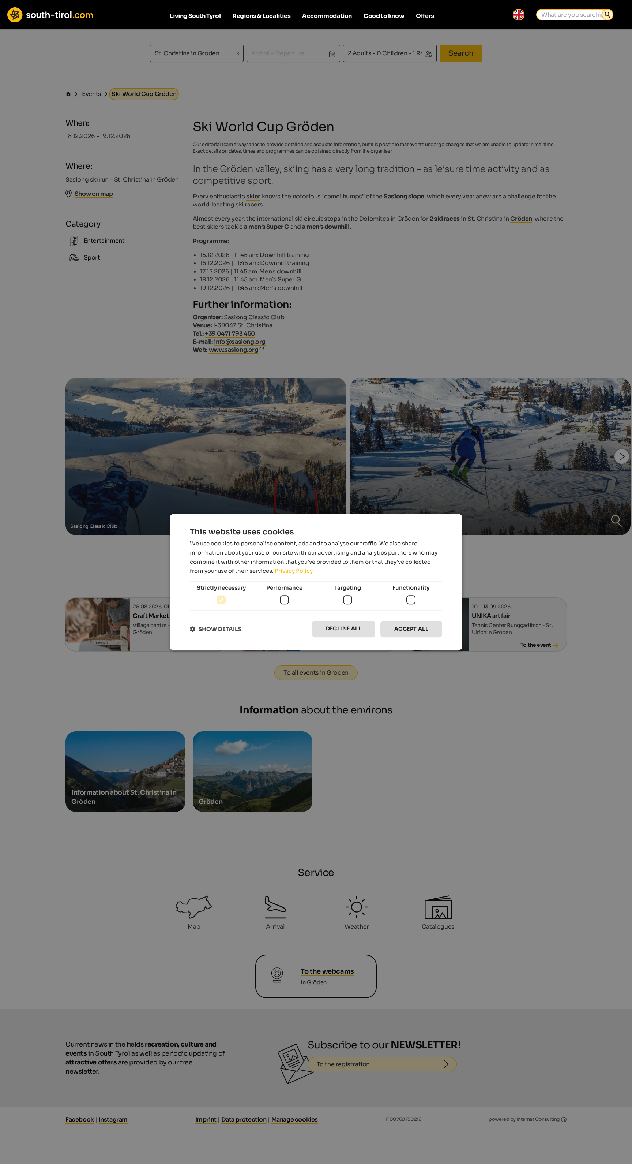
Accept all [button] (411, 629)
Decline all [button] (343, 628)
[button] (215, 629)
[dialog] (316, 582)
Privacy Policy (294, 570)
